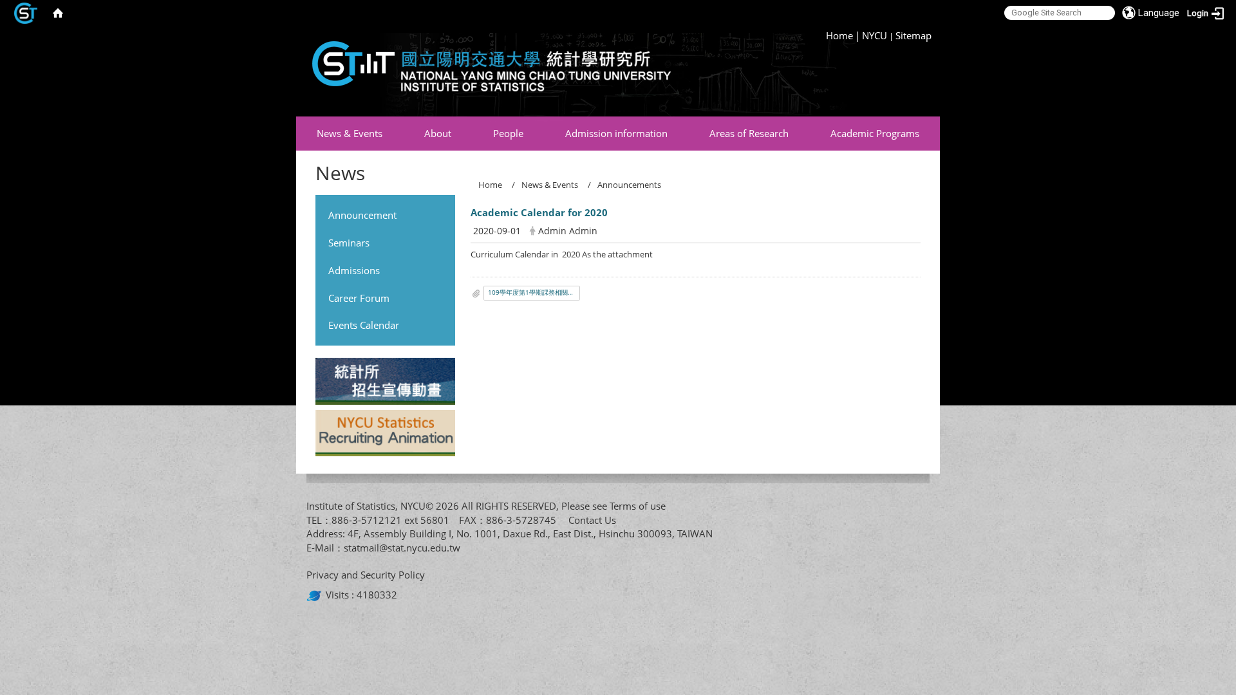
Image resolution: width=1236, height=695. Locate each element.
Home (839, 35)
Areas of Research (749, 133)
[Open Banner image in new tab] (385, 383)
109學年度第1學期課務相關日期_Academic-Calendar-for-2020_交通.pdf (534, 292)
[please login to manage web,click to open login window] (26, 13)
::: (821, 35)
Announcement (362, 214)
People (508, 133)
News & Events (349, 133)
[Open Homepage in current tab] (58, 13)
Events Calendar (363, 325)
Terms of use (638, 505)
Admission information (616, 133)
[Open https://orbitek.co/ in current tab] (316, 594)
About (437, 133)
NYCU (874, 35)
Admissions (354, 270)
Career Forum (358, 298)
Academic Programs (874, 133)
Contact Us (592, 520)
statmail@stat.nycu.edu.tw (402, 547)
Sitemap (913, 35)
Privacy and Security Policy (365, 574)
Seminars (349, 242)
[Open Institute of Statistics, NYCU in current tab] (486, 71)
